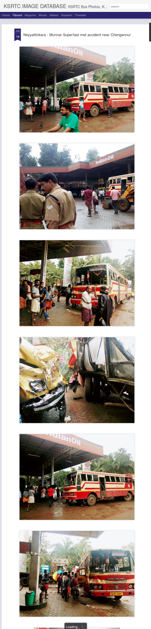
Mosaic (43, 15)
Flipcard (17, 15)
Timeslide (80, 15)
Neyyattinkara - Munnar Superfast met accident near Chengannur (77, 34)
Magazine (30, 15)
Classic (6, 15)
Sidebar (54, 15)
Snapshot (66, 15)
